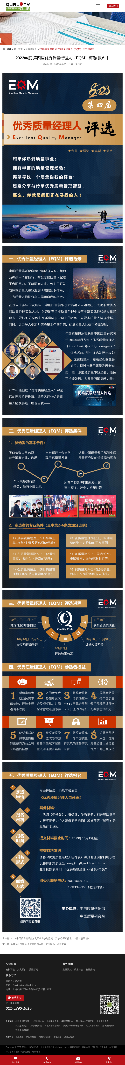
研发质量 (19, 1037)
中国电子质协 (52, 1021)
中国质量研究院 (22, 1021)
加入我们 (113, 5)
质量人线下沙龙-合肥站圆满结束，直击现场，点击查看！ (39, 944)
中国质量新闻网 (22, 1030)
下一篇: (6, 944)
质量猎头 (90, 969)
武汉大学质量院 (92, 1025)
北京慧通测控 (21, 1025)
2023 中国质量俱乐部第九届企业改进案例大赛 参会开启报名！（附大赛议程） (50, 938)
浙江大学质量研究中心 (73, 1025)
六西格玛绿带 (45, 1037)
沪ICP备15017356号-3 (30, 1052)
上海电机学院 (36, 1025)
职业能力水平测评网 (85, 1021)
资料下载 (10, 969)
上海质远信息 (102, 1021)
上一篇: (6, 938)
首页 (20, 49)
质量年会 (78, 969)
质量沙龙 (67, 969)
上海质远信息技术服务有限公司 (40, 1047)
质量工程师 (69, 1037)
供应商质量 (31, 1037)
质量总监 (57, 1037)
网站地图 (76, 1047)
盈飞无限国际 (108, 1025)
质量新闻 (33, 969)
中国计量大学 (38, 1021)
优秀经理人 (31, 49)
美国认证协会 (67, 1021)
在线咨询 (14, 998)
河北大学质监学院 (52, 1025)
